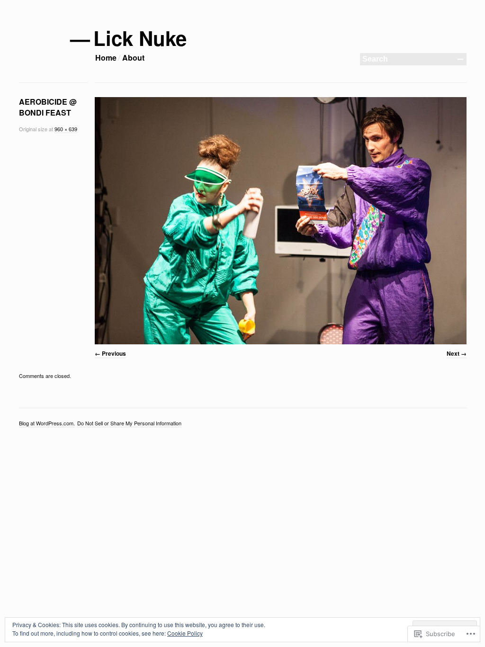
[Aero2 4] (281, 221)
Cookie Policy (185, 633)
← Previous (110, 353)
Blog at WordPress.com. (47, 423)
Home (106, 57)
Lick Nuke (141, 38)
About (133, 57)
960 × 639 (65, 129)
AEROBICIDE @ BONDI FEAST (48, 107)
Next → (457, 353)
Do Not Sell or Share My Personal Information (129, 423)
